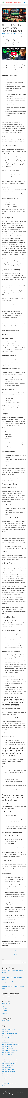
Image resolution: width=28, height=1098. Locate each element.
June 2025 (4, 1010)
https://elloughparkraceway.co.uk (10, 1050)
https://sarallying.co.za (7, 1075)
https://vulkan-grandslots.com (9, 1033)
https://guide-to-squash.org (8, 1048)
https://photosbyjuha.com (8, 1052)
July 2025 (4, 1008)
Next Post (14, 955)
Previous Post (14, 951)
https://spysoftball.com (7, 1065)
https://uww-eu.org (6, 1057)
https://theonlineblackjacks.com (10, 1037)
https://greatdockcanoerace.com (10, 1061)
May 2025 (4, 1013)
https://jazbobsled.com (7, 1078)
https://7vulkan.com (7, 1046)
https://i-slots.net (6, 1031)
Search (3, 959)
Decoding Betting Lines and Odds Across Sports (14, 975)
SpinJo (3, 1085)
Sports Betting (5, 33)
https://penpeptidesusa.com (9, 1083)
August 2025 (5, 1006)
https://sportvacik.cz (7, 1073)
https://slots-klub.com (7, 1042)
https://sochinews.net (7, 1067)
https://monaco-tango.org (8, 1071)
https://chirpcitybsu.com (8, 1069)
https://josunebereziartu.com (9, 1063)
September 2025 (6, 1003)
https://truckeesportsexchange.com (11, 1059)
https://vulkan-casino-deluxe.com (10, 1044)
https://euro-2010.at (7, 1054)
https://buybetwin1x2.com (8, 1029)
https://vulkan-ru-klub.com (8, 1040)
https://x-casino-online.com (8, 1035)
